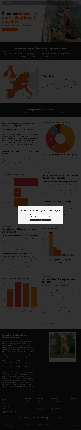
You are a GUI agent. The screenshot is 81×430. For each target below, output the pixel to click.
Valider (40, 220)
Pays (31, 214)
